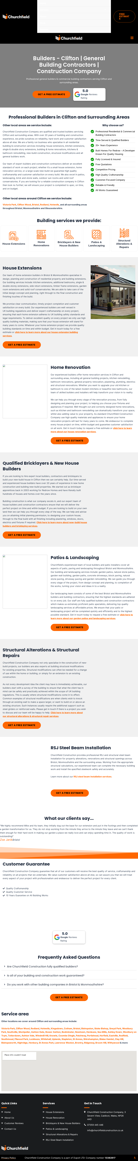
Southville (12, 1032)
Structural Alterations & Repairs (124, 244)
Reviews (44, 29)
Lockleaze (34, 1039)
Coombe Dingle (66, 1035)
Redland (44, 204)
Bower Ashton (53, 1032)
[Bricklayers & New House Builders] (69, 234)
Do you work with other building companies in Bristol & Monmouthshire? (55, 984)
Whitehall (46, 1039)
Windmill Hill (41, 1035)
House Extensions (13, 243)
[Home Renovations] (41, 234)
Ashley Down (115, 1032)
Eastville (113, 1035)
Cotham (68, 1028)
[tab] (69, 966)
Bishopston (87, 1028)
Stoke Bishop (101, 1028)
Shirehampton (90, 1039)
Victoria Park (9, 204)
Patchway (81, 1035)
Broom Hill (100, 1042)
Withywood (113, 1042)
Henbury (33, 1042)
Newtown (80, 1032)
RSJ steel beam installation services (92, 776)
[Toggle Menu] (104, 9)
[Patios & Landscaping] (96, 234)
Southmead (7, 1039)
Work (42, 23)
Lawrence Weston (64, 1042)
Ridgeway (89, 1042)
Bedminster (68, 1032)
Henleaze (91, 1032)
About (43, 16)
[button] (124, 16)
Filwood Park (21, 1039)
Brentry (79, 1042)
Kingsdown (57, 1028)
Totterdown (14, 1035)
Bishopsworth (8, 1042)
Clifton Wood (24, 204)
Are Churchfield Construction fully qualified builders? (42, 966)
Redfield (123, 1035)
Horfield (104, 1035)
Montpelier (24, 1032)
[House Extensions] (13, 236)
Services (44, 9)
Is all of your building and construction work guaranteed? (45, 975)
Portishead (93, 1035)
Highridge (22, 1042)
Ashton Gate (37, 1032)
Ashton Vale (28, 1035)
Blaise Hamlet (106, 1039)
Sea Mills (102, 1032)
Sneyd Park (115, 1028)
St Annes (77, 1039)
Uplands (56, 1039)
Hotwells (54, 204)
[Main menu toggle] (132, 38)
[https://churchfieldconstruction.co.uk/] (14, 1148)
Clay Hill (119, 1039)
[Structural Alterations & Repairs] (124, 233)
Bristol (35, 204)
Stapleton (67, 1039)
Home (43, 3)
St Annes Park (46, 1042)
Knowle (53, 1035)
